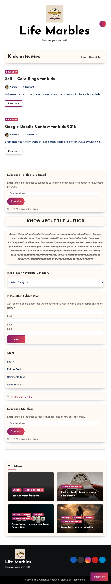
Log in (10, 361)
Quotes (16, 490)
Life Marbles (54, 31)
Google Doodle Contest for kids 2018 (40, 127)
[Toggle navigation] (7, 24)
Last (9, 324)
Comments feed (16, 377)
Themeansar (78, 579)
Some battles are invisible (77, 527)
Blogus (64, 579)
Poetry (77, 518)
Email (11, 328)
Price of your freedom (25, 496)
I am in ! (16, 339)
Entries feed (14, 369)
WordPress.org (15, 384)
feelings (38, 514)
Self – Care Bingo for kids (30, 79)
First (9, 316)
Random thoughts (33, 490)
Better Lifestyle (21, 514)
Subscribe (16, 201)
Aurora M (14, 87)
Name (11, 308)
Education (11, 72)
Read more (13, 103)
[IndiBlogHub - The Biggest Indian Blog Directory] (19, 397)
